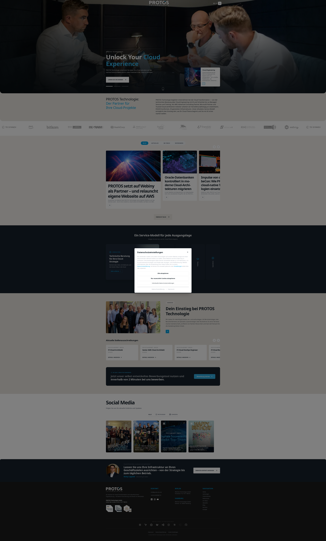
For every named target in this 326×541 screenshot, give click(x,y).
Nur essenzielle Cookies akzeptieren (163, 278)
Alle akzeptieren (163, 273)
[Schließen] (187, 252)
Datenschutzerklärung (143, 266)
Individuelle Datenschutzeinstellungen (163, 283)
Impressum (171, 289)
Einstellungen (178, 266)
